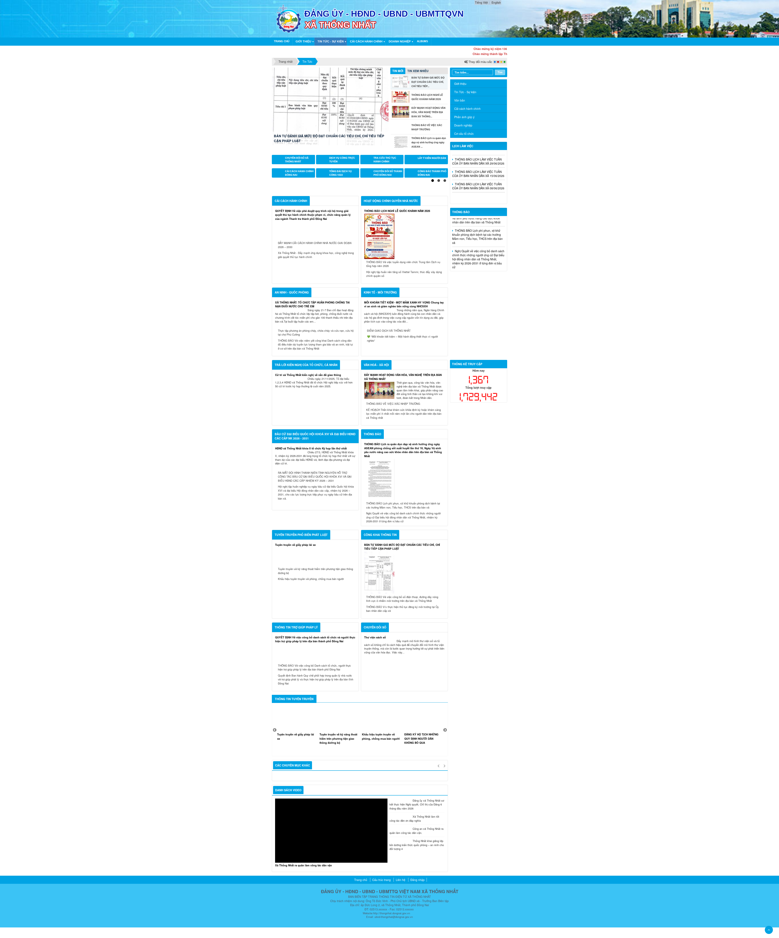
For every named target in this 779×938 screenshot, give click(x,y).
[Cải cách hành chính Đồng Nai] (279, 180)
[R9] (478, 326)
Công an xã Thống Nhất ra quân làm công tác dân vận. (416, 925)
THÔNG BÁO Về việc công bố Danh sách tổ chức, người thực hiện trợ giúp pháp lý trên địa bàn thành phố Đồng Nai (314, 762)
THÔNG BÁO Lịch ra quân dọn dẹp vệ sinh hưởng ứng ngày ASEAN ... (428, 142)
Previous (275, 825)
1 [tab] (433, 275)
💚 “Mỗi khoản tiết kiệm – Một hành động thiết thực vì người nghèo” (402, 433)
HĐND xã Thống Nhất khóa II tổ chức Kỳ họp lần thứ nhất (311, 543)
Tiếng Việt (481, 2)
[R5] (478, 301)
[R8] (478, 319)
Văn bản (459, 100)
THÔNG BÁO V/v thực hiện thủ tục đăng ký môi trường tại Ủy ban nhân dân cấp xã (402, 703)
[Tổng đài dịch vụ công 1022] (323, 180)
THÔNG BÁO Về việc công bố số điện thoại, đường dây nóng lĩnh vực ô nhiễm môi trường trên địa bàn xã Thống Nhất (402, 693)
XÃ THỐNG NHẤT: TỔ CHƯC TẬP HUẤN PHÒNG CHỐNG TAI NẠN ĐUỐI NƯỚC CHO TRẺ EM (312, 399)
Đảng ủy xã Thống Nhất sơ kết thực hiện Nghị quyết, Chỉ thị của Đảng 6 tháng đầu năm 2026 (417, 899)
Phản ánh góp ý (464, 117)
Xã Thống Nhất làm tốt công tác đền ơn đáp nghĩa (414, 913)
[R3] (478, 289)
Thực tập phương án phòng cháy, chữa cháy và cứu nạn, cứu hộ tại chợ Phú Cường (316, 427)
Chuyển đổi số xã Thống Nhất (297, 162)
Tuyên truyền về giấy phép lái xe (295, 639)
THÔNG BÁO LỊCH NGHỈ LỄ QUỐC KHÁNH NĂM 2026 (315, 140)
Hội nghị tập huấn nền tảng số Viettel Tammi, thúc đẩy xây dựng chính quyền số (404, 368)
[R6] (478, 307)
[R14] (478, 344)
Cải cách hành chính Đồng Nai (299, 180)
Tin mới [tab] (397, 71)
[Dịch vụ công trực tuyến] (323, 162)
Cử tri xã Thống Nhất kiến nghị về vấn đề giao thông (308, 469)
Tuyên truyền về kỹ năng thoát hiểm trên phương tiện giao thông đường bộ (315, 665)
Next (445, 825)
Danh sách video (288, 884)
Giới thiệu (303, 41)
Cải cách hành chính (366, 41)
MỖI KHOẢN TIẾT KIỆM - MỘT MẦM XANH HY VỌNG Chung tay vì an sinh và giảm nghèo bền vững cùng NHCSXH (404, 399)
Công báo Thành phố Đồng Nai (432, 180)
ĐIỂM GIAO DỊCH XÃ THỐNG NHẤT (389, 425)
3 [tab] (445, 275)
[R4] (478, 295)
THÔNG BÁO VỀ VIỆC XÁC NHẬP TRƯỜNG (393, 498)
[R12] (478, 277)
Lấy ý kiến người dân (432, 162)
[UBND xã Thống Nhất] (289, 18)
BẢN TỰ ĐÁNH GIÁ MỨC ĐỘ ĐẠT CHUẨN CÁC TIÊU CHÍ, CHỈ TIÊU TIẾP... (427, 82)
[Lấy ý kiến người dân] (412, 162)
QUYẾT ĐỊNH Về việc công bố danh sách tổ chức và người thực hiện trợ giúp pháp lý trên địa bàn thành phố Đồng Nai (315, 734)
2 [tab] (439, 275)
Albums (422, 41)
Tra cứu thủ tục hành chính (384, 162)
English (496, 2)
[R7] (478, 313)
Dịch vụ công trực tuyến (342, 162)
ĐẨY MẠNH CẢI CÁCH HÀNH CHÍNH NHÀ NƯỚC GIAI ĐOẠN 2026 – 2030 (314, 339)
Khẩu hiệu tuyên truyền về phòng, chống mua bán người (311, 673)
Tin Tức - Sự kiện (465, 92)
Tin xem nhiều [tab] (417, 71)
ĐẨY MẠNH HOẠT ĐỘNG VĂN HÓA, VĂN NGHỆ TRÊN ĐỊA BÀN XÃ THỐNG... (428, 112)
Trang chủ (281, 41)
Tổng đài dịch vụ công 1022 (340, 180)
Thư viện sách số (375, 732)
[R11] (478, 332)
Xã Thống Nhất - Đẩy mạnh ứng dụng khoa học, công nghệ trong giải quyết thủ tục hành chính (316, 349)
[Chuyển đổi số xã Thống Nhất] (279, 162)
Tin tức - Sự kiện (330, 41)
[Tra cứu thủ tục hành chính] (367, 162)
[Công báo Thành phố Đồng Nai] (412, 180)
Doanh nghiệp (400, 41)
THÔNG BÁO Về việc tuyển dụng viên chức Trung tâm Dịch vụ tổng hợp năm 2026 (403, 358)
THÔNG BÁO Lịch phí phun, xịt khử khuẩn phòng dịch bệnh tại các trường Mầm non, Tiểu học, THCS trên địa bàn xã (403, 600)
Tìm (500, 72)
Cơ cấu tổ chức (464, 134)
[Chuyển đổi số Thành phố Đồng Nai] (367, 180)
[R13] (478, 338)
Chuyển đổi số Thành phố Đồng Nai (387, 180)
